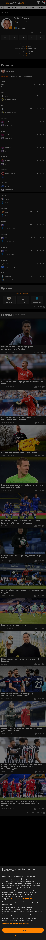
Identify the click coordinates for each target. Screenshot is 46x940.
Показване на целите (23, 936)
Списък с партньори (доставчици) (16, 923)
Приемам (23, 930)
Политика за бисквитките (21, 899)
